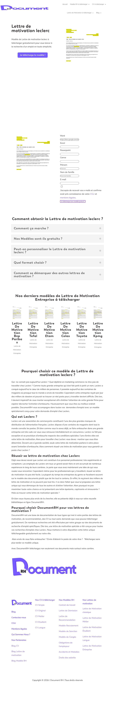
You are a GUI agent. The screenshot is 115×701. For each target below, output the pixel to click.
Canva (63, 157)
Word (62, 136)
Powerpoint (65, 150)
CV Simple (39, 605)
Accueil (65, 4)
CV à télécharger (98, 4)
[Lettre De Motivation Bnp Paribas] (17, 313)
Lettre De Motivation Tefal (33, 329)
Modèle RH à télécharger (78, 4)
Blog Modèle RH (19, 661)
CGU (92, 194)
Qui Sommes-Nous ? (20, 634)
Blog (97, 13)
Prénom (63, 165)
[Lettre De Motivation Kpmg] (98, 313)
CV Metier (39, 616)
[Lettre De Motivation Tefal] (33, 313)
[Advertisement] (57, 107)
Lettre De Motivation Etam (49, 329)
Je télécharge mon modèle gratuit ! (73, 201)
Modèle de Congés (67, 637)
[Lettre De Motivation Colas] (65, 313)
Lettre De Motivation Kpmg (98, 329)
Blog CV (15, 646)
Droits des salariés (67, 657)
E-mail (63, 179)
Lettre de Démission (68, 610)
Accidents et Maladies (69, 652)
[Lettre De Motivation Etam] (49, 313)
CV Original (40, 610)
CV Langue (40, 627)
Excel (62, 143)
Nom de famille (67, 172)
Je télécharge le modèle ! (32, 55)
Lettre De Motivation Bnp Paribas (17, 332)
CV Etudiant (40, 622)
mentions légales (68, 197)
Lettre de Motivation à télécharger (79, 13)
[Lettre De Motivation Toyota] (81, 313)
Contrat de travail (67, 605)
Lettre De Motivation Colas (65, 329)
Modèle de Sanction (68, 631)
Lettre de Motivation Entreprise (17, 349)
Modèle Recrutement (68, 625)
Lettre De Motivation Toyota (81, 329)
